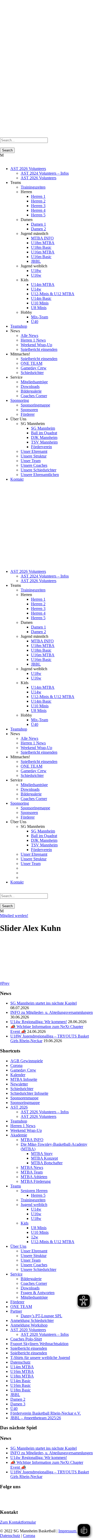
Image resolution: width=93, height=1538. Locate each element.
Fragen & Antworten (38, 1292)
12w (34, 1237)
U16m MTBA (43, 252)
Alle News (29, 335)
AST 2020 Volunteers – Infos (45, 1334)
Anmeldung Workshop (29, 1325)
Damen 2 (38, 229)
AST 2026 (19, 1107)
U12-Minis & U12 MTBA (52, 294)
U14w (36, 289)
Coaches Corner (34, 396)
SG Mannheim (43, 428)
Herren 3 (38, 205)
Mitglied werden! (14, 915)
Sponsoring (19, 400)
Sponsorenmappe (24, 1098)
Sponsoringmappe (35, 405)
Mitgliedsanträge (34, 382)
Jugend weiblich (34, 1204)
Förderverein (41, 447)
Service (16, 1274)
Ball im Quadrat (44, 433)
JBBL (36, 261)
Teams (15, 1186)
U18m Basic (41, 247)
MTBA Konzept (44, 1158)
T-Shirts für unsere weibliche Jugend (40, 1357)
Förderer (28, 414)
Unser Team (31, 460)
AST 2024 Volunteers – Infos (45, 173)
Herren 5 (38, 215)
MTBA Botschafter (47, 1163)
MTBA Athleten (34, 1177)
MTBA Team (32, 1172)
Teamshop (18, 326)
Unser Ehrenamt (34, 451)
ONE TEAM (31, 363)
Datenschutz (20, 1362)
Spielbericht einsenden (39, 349)
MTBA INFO (42, 238)
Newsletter (19, 1084)
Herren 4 (38, 210)
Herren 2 (38, 201)
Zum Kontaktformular (18, 1522)
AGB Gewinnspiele (26, 1061)
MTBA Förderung (36, 1181)
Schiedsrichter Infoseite (29, 1093)
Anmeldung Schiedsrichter (32, 1320)
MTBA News (32, 1167)
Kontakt (17, 479)
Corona (16, 1065)
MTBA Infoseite (23, 1079)
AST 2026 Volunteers (28, 168)
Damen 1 (38, 224)
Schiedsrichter (32, 372)
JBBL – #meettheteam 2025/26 (35, 1418)
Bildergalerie (31, 391)
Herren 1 (38, 196)
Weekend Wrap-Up (36, 345)
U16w (36, 275)
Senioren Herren (34, 1190)
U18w (36, 270)
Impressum (67, 1531)
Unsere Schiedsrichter (38, 470)
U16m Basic (41, 256)
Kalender (17, 1075)
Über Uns (18, 1246)
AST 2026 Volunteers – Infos (45, 1112)
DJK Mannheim (44, 437)
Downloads (30, 386)
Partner (16, 1311)
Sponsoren (29, 409)
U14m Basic (41, 298)
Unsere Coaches (34, 465)
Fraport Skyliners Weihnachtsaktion (39, 1343)
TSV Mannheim (44, 442)
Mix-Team (39, 317)
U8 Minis (39, 307)
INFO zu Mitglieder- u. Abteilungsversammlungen (51, 1012)
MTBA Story (42, 1153)
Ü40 (34, 321)
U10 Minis (40, 303)
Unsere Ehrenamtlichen (40, 474)
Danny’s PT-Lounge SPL (41, 1316)
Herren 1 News (33, 340)
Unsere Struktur (34, 456)
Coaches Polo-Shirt (26, 1339)
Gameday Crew (34, 368)
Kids (24, 1223)
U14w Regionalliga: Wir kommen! (38, 1021)
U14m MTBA (43, 284)
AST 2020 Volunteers (28, 1330)
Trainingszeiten (33, 187)
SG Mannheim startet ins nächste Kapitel (43, 1003)
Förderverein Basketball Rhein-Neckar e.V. (45, 1413)
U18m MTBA (43, 243)
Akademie (18, 1135)
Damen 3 (17, 1404)
